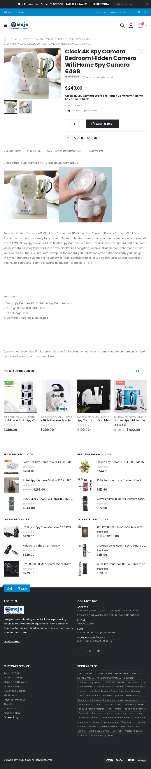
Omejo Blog (11, 717)
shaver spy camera (135, 704)
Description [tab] (12, 150)
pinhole (119, 695)
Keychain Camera (130, 691)
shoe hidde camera (135, 708)
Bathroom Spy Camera (15, 417)
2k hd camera (86, 673)
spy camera (128, 713)
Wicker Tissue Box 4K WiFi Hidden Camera (111, 726)
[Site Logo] (19, 25)
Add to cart (105, 124)
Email (96, 138)
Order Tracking (13, 677)
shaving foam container (91, 708)
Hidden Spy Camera (36, 417)
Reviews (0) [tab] (95, 150)
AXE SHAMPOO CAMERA (109, 677)
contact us (10, 708)
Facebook (68, 138)
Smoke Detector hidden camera (95, 713)
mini (81, 695)
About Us (9, 704)
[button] (122, 25)
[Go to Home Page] (5, 39)
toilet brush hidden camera (116, 717)
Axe (134, 673)
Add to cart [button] (30, 385)
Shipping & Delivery (15, 682)
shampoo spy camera (90, 704)
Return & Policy (13, 673)
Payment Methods (15, 699)
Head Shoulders (104, 686)
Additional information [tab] (64, 150)
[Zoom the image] (14, 608)
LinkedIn (82, 138)
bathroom (129, 677)
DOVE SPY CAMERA (115, 682)
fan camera (134, 682)
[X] (139, 12)
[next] (144, 51)
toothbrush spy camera (105, 722)
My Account (11, 695)
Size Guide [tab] (34, 150)
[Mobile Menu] (6, 25)
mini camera (93, 695)
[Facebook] (133, 12)
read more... (12, 641)
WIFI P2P (117, 730)
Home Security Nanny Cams (102, 691)
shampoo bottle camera (102, 699)
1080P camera (104, 673)
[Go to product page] (57, 396)
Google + (89, 138)
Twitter (75, 138)
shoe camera (114, 708)
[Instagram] (144, 12)
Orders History (12, 686)
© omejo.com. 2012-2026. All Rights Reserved (28, 760)
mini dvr (107, 695)
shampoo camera (127, 699)
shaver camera (113, 704)
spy (117, 713)
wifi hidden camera (99, 730)
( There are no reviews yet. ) (98, 77)
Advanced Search (15, 691)
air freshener (122, 673)
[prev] (139, 51)
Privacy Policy (12, 713)
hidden (119, 686)
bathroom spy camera (84, 110)
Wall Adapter (128, 722)
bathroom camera (76, 4)
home (82, 691)
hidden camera (100, 4)
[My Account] (131, 25)
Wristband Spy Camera (103, 735)
